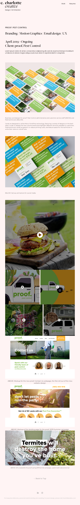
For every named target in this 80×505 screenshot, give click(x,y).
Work (63, 4)
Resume (72, 4)
